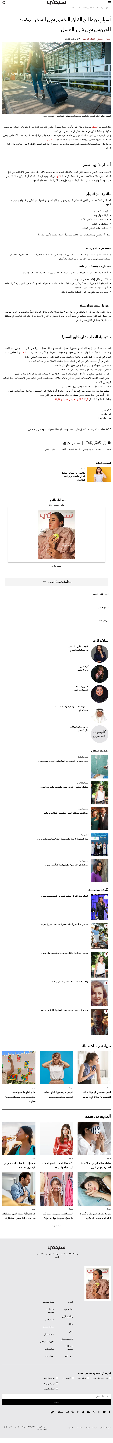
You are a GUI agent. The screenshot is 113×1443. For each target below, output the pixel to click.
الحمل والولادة (83, 757)
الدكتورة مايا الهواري (80, 690)
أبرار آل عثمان (82, 670)
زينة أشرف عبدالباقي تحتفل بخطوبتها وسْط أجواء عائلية (66, 813)
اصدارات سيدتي (69, 1347)
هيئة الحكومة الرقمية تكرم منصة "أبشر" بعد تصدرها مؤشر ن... (62, 839)
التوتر (49, 140)
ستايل (70, 1324)
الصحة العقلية (74, 449)
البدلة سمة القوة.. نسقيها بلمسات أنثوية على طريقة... (64, 896)
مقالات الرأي (100, 640)
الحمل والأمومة (49, 1389)
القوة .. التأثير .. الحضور (100, 594)
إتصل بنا (71, 1427)
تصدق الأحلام (103, 607)
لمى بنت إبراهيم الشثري (79, 650)
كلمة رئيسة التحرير (59, 582)
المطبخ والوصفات (48, 1383)
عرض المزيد (56, 1226)
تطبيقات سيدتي (47, 1341)
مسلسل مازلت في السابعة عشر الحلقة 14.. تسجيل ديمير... (63, 925)
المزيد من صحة (98, 1116)
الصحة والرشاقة (49, 1378)
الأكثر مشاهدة (98, 890)
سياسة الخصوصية (91, 1427)
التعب (23, 352)
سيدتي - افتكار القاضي (93, 39)
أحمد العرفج (83, 710)
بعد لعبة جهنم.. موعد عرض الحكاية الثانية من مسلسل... (63, 1010)
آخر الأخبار (49, 1356)
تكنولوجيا (84, 835)
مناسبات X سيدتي (50, 1310)
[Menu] (109, 2)
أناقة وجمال (66, 1378)
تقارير (71, 1331)
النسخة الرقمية (56, 566)
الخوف (95, 127)
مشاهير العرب (83, 809)
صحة (108, 39)
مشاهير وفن (82, 1378)
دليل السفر (68, 1356)
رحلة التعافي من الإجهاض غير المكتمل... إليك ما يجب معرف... (63, 761)
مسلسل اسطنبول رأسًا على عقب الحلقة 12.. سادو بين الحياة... (64, 787)
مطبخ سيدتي (67, 1309)
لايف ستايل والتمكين (100, 1378)
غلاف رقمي (49, 1349)
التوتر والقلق (88, 449)
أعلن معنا (79, 1427)
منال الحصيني (82, 730)
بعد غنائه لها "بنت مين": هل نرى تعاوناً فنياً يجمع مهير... (66, 865)
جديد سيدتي (99, 750)
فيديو (70, 1302)
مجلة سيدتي (48, 1302)
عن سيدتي (49, 1319)
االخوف (62, 449)
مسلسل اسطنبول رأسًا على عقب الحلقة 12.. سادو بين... (64, 953)
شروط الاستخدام (105, 1427)
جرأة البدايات (103, 620)
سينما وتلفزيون (82, 783)
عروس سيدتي (67, 1339)
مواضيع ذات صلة (96, 1045)
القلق (59, 176)
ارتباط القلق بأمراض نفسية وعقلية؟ (71, 399)
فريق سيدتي (49, 1334)
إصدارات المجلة (56, 500)
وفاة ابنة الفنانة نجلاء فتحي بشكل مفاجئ (69, 982)
